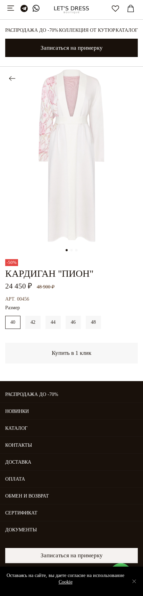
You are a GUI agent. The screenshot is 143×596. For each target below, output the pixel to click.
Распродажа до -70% (31, 30)
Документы (21, 529)
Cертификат (21, 512)
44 (53, 322)
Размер (12, 307)
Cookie (66, 582)
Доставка (18, 462)
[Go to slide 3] (76, 250)
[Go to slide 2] (71, 250)
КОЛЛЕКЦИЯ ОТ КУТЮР (87, 30)
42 (33, 322)
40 (12, 322)
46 (73, 322)
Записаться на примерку (72, 48)
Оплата (15, 479)
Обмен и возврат (27, 496)
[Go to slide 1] (67, 250)
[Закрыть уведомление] (134, 581)
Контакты (18, 445)
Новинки (17, 411)
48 (93, 322)
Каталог (127, 30)
